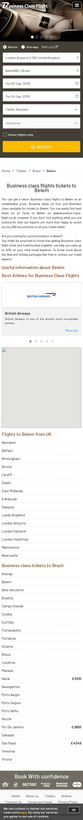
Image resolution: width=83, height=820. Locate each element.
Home (16, 796)
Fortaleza (9, 638)
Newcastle (10, 555)
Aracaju (7, 574)
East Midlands (12, 491)
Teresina (8, 751)
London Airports (14, 523)
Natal (6, 678)
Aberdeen (9, 442)
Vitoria (7, 759)
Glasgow (8, 507)
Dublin (6, 483)
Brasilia (7, 598)
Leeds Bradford (13, 515)
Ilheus (6, 654)
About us (32, 796)
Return (13, 47)
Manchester (11, 547)
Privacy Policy (67, 802)
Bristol (7, 467)
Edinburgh (9, 499)
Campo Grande (13, 606)
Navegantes (11, 687)
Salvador (8, 735)
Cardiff (7, 475)
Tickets (50, 796)
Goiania (7, 646)
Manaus (7, 670)
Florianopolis (11, 630)
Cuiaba (7, 614)
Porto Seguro (11, 703)
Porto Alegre (11, 695)
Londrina (8, 662)
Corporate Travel (40, 802)
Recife (7, 719)
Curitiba (8, 622)
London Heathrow (15, 539)
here (24, 812)
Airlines (66, 796)
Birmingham (11, 459)
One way (32, 47)
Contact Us (14, 802)
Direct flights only (20, 135)
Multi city (48, 47)
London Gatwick (14, 531)
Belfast (7, 450)
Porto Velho (10, 711)
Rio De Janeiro (13, 727)
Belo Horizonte (13, 590)
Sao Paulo (9, 743)
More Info (71, 330)
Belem (6, 582)
